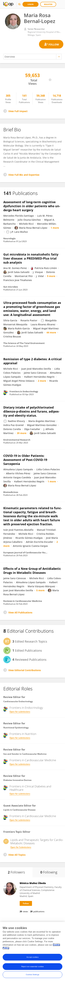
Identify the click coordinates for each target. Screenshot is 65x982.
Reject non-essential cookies (32, 966)
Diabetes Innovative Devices (17, 780)
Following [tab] (48, 872)
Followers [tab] (16, 872)
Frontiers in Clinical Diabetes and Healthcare (30, 788)
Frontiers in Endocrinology (26, 707)
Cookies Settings (32, 974)
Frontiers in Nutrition (23, 734)
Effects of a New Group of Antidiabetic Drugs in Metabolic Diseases (32, 571)
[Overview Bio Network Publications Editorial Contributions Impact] (32, 56)
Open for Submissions (20, 847)
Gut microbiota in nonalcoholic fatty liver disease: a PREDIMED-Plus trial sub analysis (30, 258)
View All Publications (20, 612)
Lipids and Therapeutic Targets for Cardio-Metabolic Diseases (36, 841)
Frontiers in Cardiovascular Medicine (33, 760)
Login (31, 4)
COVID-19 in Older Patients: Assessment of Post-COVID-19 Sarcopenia (25, 460)
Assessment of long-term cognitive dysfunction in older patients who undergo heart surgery (31, 206)
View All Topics (17, 854)
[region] (32, 952)
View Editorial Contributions (24, 670)
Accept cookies (32, 957)
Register (48, 4)
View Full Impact (18, 111)
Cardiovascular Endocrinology (18, 701)
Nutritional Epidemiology (16, 727)
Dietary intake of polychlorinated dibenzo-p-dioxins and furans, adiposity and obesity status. (31, 411)
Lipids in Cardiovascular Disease (19, 809)
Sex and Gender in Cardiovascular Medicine (24, 753)
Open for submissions (20, 711)
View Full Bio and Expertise (23, 174)
